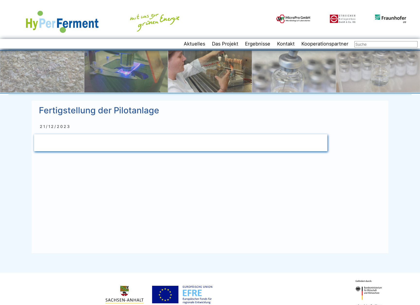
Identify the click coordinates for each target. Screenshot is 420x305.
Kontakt (286, 44)
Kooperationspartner (324, 44)
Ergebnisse (257, 44)
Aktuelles (194, 44)
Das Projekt (225, 44)
